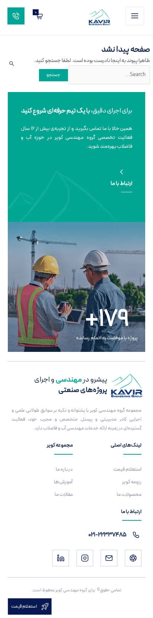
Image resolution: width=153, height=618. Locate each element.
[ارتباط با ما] (121, 172)
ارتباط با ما (121, 183)
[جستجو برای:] (109, 75)
